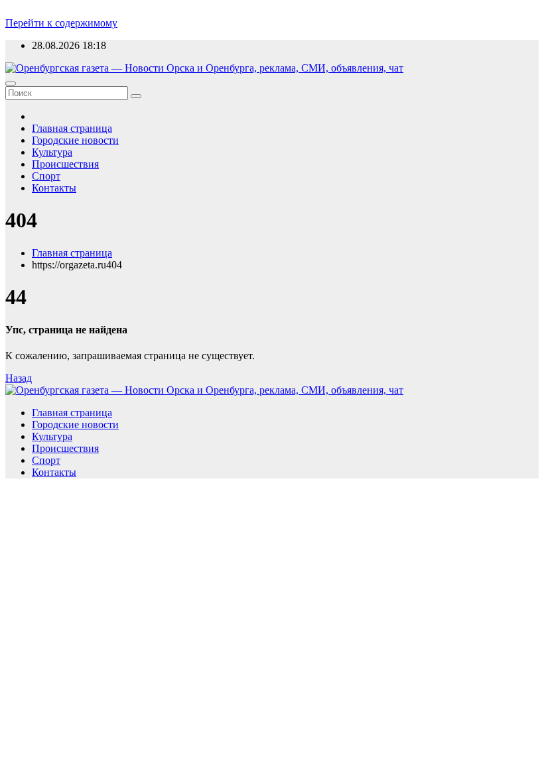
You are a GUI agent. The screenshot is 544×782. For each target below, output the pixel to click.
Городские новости (75, 140)
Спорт (46, 176)
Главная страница (72, 128)
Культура (52, 152)
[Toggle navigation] (10, 83)
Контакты (54, 188)
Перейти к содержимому (61, 22)
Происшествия (65, 164)
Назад (18, 378)
